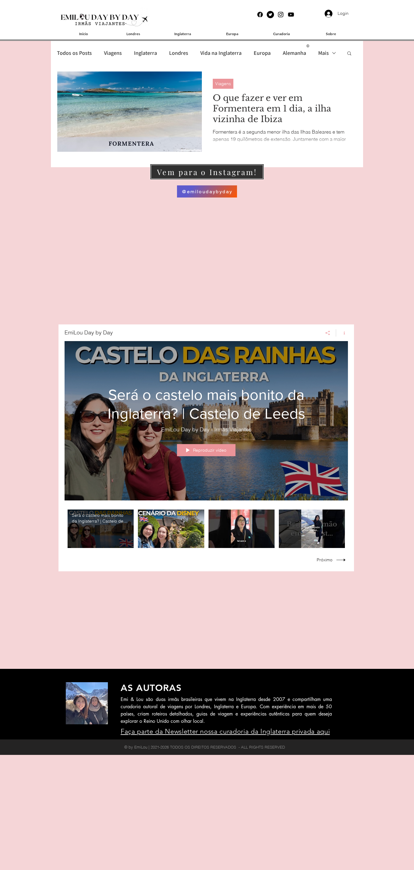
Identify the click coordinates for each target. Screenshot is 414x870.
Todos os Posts (74, 53)
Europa (262, 53)
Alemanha (294, 53)
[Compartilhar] (327, 333)
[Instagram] (280, 14)
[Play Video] (100, 528)
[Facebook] (260, 14)
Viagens (113, 53)
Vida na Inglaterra (221, 53)
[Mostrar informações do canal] (342, 333)
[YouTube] (291, 14)
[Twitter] (270, 14)
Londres (178, 53)
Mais (323, 53)
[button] (349, 54)
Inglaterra (145, 53)
